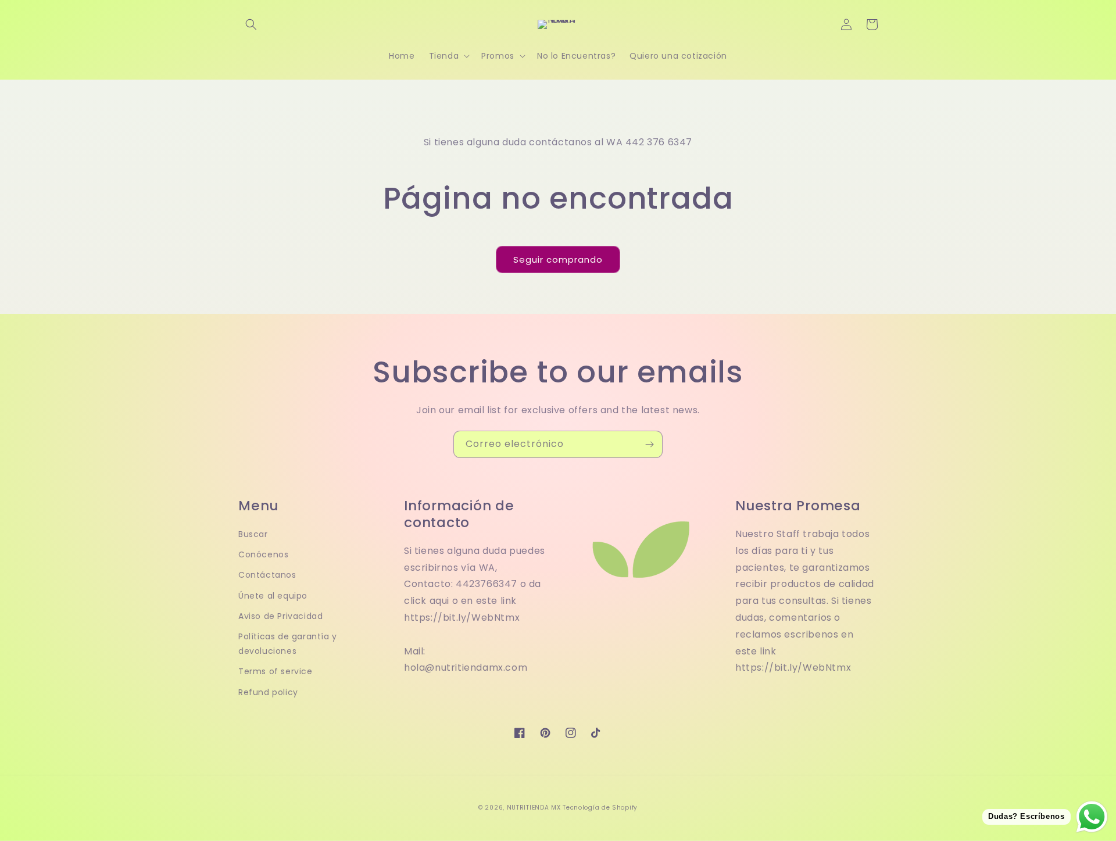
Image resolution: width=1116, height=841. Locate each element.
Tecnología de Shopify (600, 807)
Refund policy (268, 692)
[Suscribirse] (649, 444)
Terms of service (275, 671)
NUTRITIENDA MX (534, 807)
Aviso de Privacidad (280, 616)
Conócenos (263, 554)
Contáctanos (267, 575)
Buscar (253, 534)
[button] (251, 24)
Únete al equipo (272, 596)
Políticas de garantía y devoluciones (287, 644)
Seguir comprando (558, 259)
